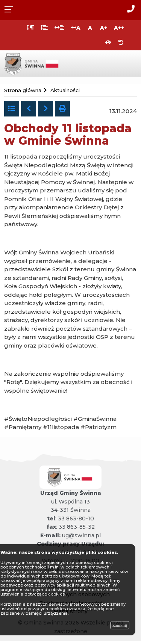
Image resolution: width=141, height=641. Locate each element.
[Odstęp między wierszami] (44, 27)
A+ (103, 28)
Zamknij (119, 625)
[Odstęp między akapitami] (30, 27)
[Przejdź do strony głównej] (32, 63)
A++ (119, 28)
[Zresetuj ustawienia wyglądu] (121, 42)
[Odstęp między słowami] (59, 27)
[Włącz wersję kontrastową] (108, 42)
